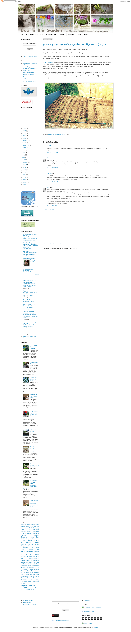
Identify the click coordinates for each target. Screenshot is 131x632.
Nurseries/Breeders (34, 558)
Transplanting (24, 581)
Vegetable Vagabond (29, 258)
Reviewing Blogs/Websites (30, 569)
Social (27, 576)
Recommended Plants (33, 567)
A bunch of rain (27, 248)
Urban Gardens (27, 300)
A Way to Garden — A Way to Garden (29, 281)
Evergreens (24, 535)
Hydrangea (30, 549)
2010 (24, 177)
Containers (35, 530)
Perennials (36, 562)
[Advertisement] (77, 225)
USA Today (26, 79)
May (23, 154)
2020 (24, 128)
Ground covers (33, 546)
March (24, 159)
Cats (22, 530)
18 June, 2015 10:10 (52, 205)
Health (31, 547)
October (24, 142)
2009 (24, 179)
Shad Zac (49, 146)
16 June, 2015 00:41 (52, 152)
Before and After (34, 526)
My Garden (24, 556)
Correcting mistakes (26, 531)
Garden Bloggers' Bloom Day (30, 536)
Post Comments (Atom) (57, 244)
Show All (37, 274)
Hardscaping (24, 547)
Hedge (37, 547)
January (24, 164)
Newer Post (46, 241)
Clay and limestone (28, 311)
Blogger (95, 627)
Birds (30, 528)
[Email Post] (68, 134)
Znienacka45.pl (27, 602)
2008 (24, 182)
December (25, 140)
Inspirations (25, 553)
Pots (29, 564)
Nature (30, 556)
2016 (24, 135)
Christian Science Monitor (30, 81)
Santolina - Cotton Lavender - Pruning (33, 449)
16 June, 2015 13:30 (52, 168)
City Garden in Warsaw (34, 363)
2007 (24, 184)
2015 (24, 138)
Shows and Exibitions (32, 574)
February (25, 162)
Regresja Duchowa (28, 600)
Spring (31, 576)
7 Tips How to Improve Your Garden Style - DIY (34, 414)
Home (21, 34)
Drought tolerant (26, 533)
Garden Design (26, 540)
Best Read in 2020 (51, 34)
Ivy (31, 553)
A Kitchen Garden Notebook (28, 269)
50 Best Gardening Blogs (30, 56)
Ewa (48, 158)
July (23, 150)
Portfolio (79, 34)
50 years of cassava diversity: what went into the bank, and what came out (30, 238)
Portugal (23, 564)
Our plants (29, 562)
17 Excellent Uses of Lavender (33, 347)
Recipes (23, 567)
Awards (27, 526)
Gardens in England (32, 542)
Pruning (36, 565)
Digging (25, 291)
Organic (28, 560)
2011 (24, 175)
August (24, 147)
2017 (24, 133)
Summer (29, 578)
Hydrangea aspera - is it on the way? (34, 465)
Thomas (49, 173)
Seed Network (34, 572)
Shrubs (23, 576)
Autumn (31, 524)
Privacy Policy (88, 600)
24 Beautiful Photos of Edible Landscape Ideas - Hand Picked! (30, 484)
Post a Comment (49, 209)
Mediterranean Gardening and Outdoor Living (30, 64)
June (24, 152)
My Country (34, 555)
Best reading (24, 528)
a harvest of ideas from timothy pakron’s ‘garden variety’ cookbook (29, 285)
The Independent (27, 77)
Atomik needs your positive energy (34, 396)
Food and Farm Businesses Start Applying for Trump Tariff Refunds (30, 254)
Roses (33, 571)
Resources (62, 34)
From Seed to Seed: (28, 272)
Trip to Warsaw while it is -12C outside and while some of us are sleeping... (30, 504)
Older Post (108, 241)
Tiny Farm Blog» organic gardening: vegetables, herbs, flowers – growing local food (30, 245)
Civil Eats (26, 251)
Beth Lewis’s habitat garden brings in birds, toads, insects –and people (30, 294)
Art (28, 524)
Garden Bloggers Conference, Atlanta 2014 (30, 67)
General (30, 544)
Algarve (50, 134)
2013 (24, 170)
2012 (24, 172)
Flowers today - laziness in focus (34, 379)
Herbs (22, 549)
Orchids (23, 560)
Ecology (36, 533)
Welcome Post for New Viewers (34, 34)
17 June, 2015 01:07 (52, 181)
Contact (86, 34)
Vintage (31, 588)
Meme (27, 554)
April (23, 157)
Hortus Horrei (26, 70)
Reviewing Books (25, 571)
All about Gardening (28, 74)
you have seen (49, 62)
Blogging (36, 528)
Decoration (36, 531)
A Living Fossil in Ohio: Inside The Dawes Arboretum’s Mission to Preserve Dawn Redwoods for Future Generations (29, 304)
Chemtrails (28, 529)
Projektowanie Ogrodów (29, 604)
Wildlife (28, 590)
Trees (29, 581)
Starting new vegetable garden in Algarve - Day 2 (74, 44)
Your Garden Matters (28, 72)
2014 (24, 167)
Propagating (31, 565)
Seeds (23, 574)
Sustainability (35, 580)
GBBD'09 (23, 544)
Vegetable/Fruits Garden (59, 134)
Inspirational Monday (32, 551)
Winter (33, 590)
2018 (24, 131)
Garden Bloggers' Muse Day (30, 538)
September (25, 145)
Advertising (71, 34)
